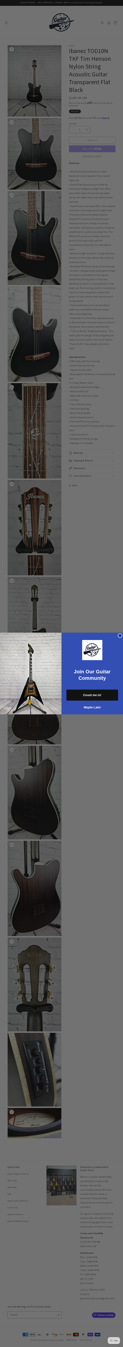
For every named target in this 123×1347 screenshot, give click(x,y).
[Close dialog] (120, 635)
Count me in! (92, 695)
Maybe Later (92, 707)
